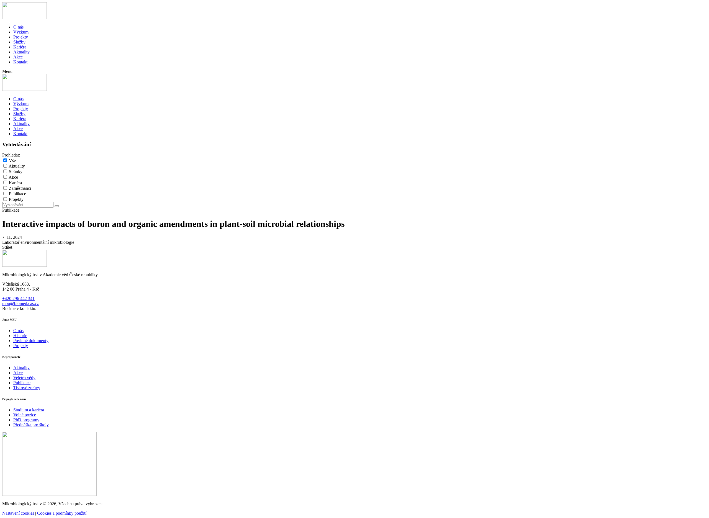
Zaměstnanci (20, 188)
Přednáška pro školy (31, 424)
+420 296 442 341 (18, 298)
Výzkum (21, 32)
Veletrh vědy (24, 377)
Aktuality (21, 52)
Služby (19, 42)
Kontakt (20, 62)
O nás (18, 27)
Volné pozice (24, 414)
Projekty (20, 37)
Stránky (15, 171)
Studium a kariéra (28, 409)
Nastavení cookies (18, 513)
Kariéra (19, 47)
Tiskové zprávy (26, 387)
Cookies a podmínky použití (61, 513)
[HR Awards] (49, 494)
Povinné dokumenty (30, 340)
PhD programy (26, 419)
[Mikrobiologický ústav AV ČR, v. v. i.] (24, 17)
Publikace (17, 193)
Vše (12, 160)
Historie (20, 335)
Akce (18, 57)
